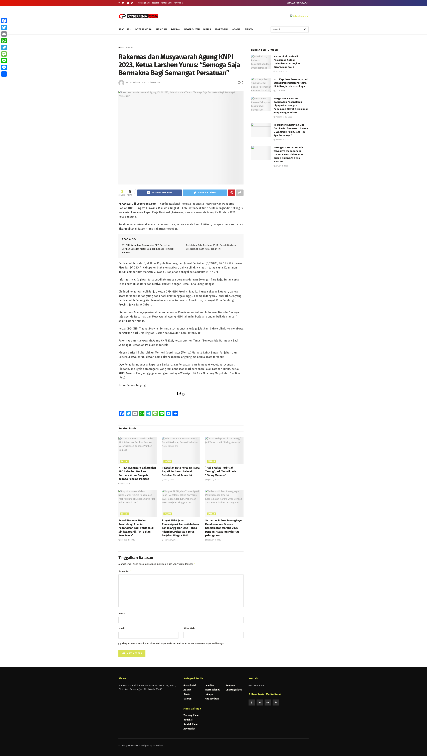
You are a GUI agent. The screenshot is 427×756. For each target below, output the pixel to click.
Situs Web (189, 628)
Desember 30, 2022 (283, 117)
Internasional (144, 29)
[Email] (4, 34)
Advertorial (189, 685)
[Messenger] (4, 67)
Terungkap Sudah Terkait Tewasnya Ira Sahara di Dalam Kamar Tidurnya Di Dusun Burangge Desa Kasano (288, 154)
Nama (122, 613)
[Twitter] (4, 27)
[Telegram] (4, 47)
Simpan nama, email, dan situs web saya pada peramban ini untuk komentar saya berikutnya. (173, 643)
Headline (123, 29)
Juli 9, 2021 (280, 91)
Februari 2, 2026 (214, 540)
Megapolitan (192, 29)
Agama (236, 29)
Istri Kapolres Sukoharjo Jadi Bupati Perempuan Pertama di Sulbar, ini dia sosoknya (291, 83)
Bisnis (207, 29)
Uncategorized (234, 689)
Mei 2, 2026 (125, 483)
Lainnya (248, 29)
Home (121, 47)
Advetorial (178, 3)
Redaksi (155, 3)
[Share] (4, 74)
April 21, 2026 (213, 480)
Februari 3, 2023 (141, 82)
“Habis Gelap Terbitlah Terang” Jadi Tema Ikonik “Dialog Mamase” (220, 471)
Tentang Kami (143, 3)
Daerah (175, 29)
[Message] (4, 54)
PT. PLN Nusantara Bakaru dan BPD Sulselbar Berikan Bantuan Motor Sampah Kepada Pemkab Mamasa (148, 249)
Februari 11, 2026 (127, 540)
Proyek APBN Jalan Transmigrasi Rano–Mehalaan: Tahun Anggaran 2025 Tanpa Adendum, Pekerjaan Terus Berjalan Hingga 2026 (180, 528)
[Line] (4, 60)
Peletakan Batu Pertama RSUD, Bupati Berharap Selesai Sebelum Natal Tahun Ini (181, 471)
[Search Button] (306, 29)
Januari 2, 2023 (281, 166)
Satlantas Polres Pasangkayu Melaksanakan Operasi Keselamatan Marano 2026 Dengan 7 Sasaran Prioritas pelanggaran (223, 528)
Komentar (125, 571)
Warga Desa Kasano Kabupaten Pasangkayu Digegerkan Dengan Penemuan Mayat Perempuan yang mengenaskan (291, 105)
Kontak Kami (166, 3)
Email (122, 628)
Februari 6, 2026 (170, 540)
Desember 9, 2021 (283, 140)
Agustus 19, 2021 (282, 71)
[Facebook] (4, 20)
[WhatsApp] (4, 40)
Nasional (161, 29)
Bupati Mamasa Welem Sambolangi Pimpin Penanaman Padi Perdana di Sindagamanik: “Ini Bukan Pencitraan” (136, 528)
